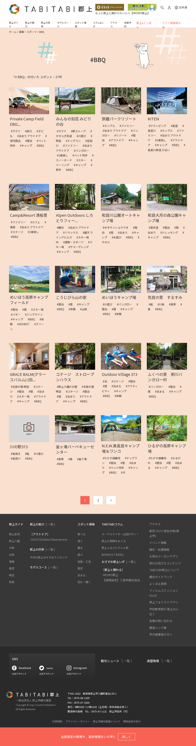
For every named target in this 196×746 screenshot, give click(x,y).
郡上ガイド (13, 24)
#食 (71, 459)
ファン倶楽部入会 (171, 25)
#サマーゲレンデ (80, 247)
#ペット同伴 (81, 155)
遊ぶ (80, 555)
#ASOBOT (24, 324)
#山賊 (85, 309)
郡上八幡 (14, 541)
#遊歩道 (155, 227)
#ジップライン (35, 314)
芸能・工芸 (84, 561)
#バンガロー (83, 150)
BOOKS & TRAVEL (113, 555)
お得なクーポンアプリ (163, 556)
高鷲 (11, 561)
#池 (106, 381)
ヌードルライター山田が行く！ (120, 534)
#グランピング (159, 126)
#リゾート (121, 135)
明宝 (11, 575)
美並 (11, 568)
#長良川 (17, 458)
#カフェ (36, 222)
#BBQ (42, 145)
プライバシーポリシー (77, 721)
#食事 (174, 304)
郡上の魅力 (29, 24)
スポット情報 (80, 24)
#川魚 (162, 304)
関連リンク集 (158, 628)
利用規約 (57, 721)
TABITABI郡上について (164, 570)
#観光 (61, 227)
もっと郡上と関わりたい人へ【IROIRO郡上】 (122, 13)
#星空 (175, 126)
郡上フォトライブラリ (163, 602)
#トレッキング (170, 232)
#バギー (17, 314)
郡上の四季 (45, 24)
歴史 (80, 568)
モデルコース (63, 24)
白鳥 (11, 555)
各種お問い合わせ (160, 621)
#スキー (83, 160)
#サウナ (17, 131)
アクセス (113, 24)
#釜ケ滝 (83, 459)
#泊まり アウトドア (30, 136)
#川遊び (83, 136)
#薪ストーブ (79, 131)
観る (80, 548)
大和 (11, 548)
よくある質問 (158, 584)
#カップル (110, 126)
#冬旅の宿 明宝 (21, 387)
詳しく (126, 736)
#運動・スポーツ (74, 242)
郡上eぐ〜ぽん (143, 25)
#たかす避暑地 (113, 458)
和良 (11, 582)
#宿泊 (30, 141)
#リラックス (72, 232)
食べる (82, 534)
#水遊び (118, 237)
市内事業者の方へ (160, 634)
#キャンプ (27, 145)
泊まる (82, 575)
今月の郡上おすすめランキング (48, 557)
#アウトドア (118, 140)
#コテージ (18, 232)
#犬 (124, 472)
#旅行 (30, 131)
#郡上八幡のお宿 (68, 387)
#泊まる (118, 386)
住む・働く (84, 582)
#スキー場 (38, 309)
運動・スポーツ (28, 32)
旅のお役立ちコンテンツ (165, 563)
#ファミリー (72, 145)
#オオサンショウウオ (117, 227)
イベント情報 (158, 543)
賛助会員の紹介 (132, 721)
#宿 (112, 232)
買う (80, 541)
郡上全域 (14, 534)
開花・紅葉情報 (159, 550)
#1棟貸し (64, 155)
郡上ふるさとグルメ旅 (115, 548)
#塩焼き (17, 454)
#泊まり (124, 232)
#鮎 (152, 304)
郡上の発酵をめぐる (114, 541)
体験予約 (127, 24)
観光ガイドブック (160, 577)
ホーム (12, 32)
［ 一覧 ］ (127, 660)
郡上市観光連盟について (106, 721)
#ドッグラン (74, 141)
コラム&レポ (98, 24)
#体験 (73, 309)
